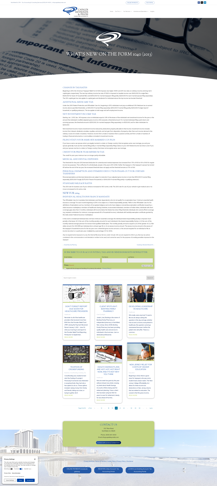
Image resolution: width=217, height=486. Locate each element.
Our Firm (117, 11)
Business (66, 373)
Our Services (126, 11)
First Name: (105, 257)
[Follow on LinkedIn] (205, 2)
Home (111, 11)
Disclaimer (130, 461)
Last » (151, 408)
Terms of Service (100, 461)
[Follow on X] (202, 2)
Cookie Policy (111, 461)
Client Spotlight (101, 314)
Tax (85, 373)
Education (132, 373)
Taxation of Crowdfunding (76, 368)
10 (101, 408)
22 (124, 408)
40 (135, 408)
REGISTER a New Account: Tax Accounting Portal (108, 470)
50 (139, 408)
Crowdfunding (74, 373)
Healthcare (67, 314)
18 (108, 408)
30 (131, 408)
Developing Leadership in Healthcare (141, 307)
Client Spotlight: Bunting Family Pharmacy (108, 308)
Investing (80, 373)
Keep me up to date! (147, 265)
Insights (152, 11)
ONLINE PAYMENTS (132, 2)
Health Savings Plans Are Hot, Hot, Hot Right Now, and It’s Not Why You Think (108, 370)
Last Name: (131, 257)
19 (112, 408)
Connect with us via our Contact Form (108, 443)
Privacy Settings (89, 461)
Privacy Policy (106, 268)
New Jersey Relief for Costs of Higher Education (141, 367)
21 (120, 408)
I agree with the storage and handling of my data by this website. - (88, 268)
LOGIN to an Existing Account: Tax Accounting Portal (140, 470)
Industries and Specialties (140, 11)
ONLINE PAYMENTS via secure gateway (77, 470)
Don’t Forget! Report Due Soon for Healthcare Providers (76, 308)
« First (90, 408)
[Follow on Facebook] (199, 2)
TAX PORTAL (149, 2)
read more (68, 337)
